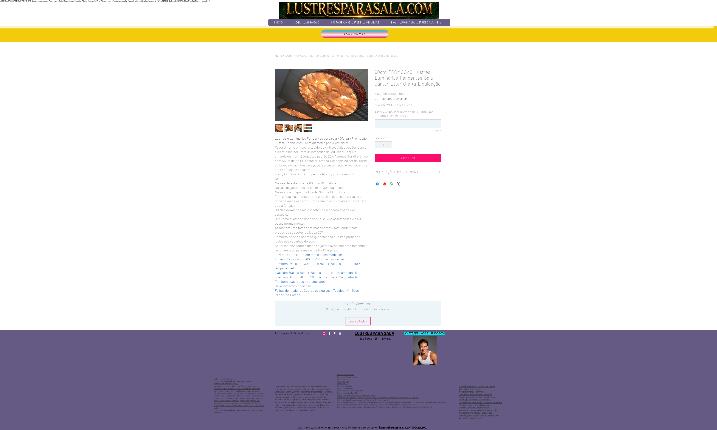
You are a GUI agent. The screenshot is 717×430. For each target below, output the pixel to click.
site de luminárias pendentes (226, 401)
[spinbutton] (383, 144)
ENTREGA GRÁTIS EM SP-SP (391, 98)
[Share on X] (398, 184)
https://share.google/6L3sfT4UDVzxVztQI (403, 427)
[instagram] (340, 333)
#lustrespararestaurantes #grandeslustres (478, 397)
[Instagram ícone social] (324, 333)
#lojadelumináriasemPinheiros (472, 392)
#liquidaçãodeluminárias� (470, 418)
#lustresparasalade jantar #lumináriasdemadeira (480, 402)
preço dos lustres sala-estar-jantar (236, 391)
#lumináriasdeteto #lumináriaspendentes (477, 386)
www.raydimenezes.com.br (324, 427)
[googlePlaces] (334, 333)
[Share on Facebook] (377, 184)
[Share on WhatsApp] (391, 184)
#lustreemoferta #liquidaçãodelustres (475, 413)
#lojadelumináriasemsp (469, 389)
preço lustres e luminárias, (240, 403)
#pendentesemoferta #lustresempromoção (478, 410)
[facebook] (329, 333)
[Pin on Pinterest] (384, 184)
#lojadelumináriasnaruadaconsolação (475, 394)
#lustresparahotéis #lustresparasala (475, 400)
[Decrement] (377, 144)
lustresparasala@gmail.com (292, 333)
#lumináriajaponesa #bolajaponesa (474, 405)
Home (279, 55)
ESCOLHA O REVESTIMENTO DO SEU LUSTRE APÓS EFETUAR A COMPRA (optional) (404, 114)
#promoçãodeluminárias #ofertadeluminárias (479, 416)
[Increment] (389, 144)
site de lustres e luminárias (245, 393)
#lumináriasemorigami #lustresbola (474, 408)
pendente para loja (254, 398)
